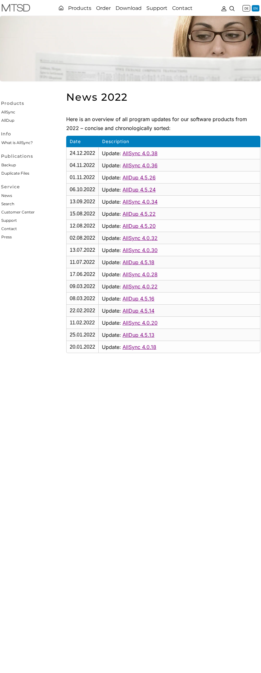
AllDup (7, 120)
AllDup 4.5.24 (139, 189)
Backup (8, 165)
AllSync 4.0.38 (140, 153)
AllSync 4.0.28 (140, 274)
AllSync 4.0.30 (140, 250)
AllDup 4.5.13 (138, 335)
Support (9, 220)
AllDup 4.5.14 (138, 311)
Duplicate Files (15, 173)
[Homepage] (61, 8)
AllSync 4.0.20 (140, 323)
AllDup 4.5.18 (138, 262)
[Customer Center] (223, 8)
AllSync (8, 112)
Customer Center (18, 212)
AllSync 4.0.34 (140, 202)
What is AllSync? (17, 142)
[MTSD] (16, 9)
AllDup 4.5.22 (139, 214)
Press (6, 237)
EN (255, 8)
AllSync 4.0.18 (139, 347)
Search (7, 203)
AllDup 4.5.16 (138, 298)
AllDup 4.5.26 (139, 177)
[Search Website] (232, 8)
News (6, 195)
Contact (9, 228)
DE (246, 8)
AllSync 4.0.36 (140, 165)
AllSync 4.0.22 (140, 286)
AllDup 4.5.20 (139, 226)
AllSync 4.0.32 (140, 238)
